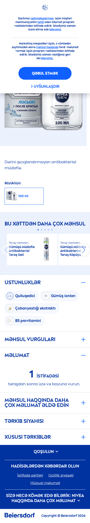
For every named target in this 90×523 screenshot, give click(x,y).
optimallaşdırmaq (42, 18)
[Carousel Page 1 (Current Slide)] (38, 229)
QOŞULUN (44, 451)
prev (6, 250)
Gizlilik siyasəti (61, 475)
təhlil (40, 22)
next (84, 250)
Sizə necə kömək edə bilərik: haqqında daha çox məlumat (45, 498)
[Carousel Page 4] (48, 229)
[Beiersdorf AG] (20, 516)
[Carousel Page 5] (52, 229)
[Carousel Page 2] (41, 229)
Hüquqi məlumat (45, 483)
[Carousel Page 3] (45, 229)
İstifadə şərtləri (30, 475)
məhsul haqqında (47, 47)
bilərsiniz (55, 29)
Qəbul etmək (45, 73)
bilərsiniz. (47, 58)
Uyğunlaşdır (46, 86)
